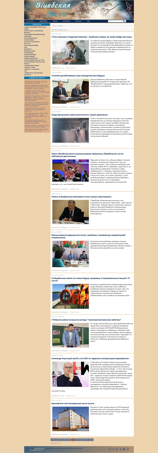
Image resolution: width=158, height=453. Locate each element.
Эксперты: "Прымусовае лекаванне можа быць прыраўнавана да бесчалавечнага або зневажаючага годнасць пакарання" (36, 87)
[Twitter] (117, 449)
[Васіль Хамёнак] (70, 335)
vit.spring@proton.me (36, 450)
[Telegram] (109, 449)
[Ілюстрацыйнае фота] (70, 130)
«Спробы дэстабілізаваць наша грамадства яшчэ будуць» (78, 76)
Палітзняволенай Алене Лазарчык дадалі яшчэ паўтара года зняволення (36, 130)
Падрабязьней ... (71, 68)
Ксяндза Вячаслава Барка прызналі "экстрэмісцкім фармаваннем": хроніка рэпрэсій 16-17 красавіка (35, 121)
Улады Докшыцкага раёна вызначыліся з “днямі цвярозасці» (79, 115)
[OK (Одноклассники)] (127, 449)
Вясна (56, 14)
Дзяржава (65, 107)
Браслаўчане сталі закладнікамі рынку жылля (72, 403)
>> (92, 439)
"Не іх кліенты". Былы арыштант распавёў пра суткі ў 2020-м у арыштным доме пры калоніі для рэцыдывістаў (36, 104)
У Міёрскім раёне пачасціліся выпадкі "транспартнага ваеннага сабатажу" (86, 320)
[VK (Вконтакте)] (120, 449)
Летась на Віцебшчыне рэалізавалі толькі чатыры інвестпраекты (81, 197)
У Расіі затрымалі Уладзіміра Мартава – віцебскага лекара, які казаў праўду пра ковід (91, 37)
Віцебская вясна (39, 448)
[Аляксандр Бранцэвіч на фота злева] (70, 91)
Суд (63, 68)
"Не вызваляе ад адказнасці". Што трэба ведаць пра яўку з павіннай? (36, 82)
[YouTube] (124, 449)
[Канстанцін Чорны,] (70, 212)
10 (85, 439)
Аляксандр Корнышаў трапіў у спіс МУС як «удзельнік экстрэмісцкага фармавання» (90, 358)
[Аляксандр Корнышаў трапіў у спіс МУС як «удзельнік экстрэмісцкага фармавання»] (70, 374)
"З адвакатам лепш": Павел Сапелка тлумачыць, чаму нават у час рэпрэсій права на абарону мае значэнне (37, 92)
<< (52, 439)
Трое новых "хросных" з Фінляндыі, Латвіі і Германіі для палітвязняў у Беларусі (37, 126)
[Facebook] (113, 449)
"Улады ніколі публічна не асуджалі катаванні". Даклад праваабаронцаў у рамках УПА (35, 109)
